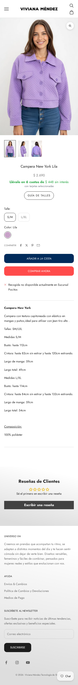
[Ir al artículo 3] (36, 148)
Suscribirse (17, 647)
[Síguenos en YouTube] (28, 662)
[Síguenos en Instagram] (17, 662)
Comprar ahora (39, 271)
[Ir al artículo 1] (10, 148)
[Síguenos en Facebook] (6, 662)
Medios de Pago (14, 598)
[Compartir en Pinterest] (32, 245)
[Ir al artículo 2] (23, 148)
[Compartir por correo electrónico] (38, 245)
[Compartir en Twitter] (26, 245)
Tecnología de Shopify (52, 674)
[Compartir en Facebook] (20, 245)
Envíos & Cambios (15, 584)
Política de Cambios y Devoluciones (26, 591)
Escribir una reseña (39, 505)
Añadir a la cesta (39, 259)
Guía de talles (39, 195)
